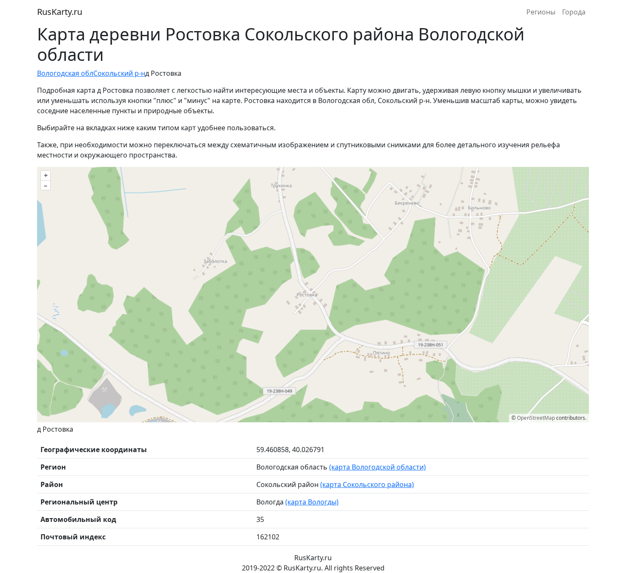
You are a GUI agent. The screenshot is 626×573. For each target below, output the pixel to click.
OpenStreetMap (536, 417)
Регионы (540, 12)
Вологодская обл (65, 73)
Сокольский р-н (119, 73)
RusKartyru (59, 11)
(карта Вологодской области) (377, 467)
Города (574, 12)
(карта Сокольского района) (367, 484)
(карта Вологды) (312, 502)
